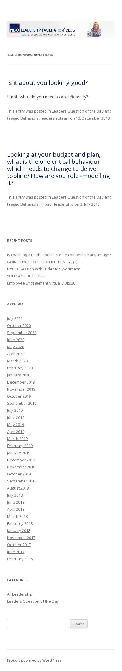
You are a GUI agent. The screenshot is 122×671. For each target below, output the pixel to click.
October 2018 (19, 474)
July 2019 (15, 410)
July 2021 (15, 318)
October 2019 (19, 396)
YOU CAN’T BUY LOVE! (26, 276)
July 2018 (15, 495)
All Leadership (20, 594)
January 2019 (18, 452)
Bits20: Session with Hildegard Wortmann (44, 269)
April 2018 (15, 509)
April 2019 (15, 431)
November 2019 (21, 389)
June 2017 (15, 551)
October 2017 (19, 544)
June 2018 (15, 502)
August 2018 (18, 488)
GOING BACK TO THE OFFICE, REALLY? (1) (42, 262)
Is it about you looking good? (47, 83)
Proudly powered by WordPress (34, 660)
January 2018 (18, 530)
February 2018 (20, 523)
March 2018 (17, 516)
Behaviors (29, 118)
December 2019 (21, 382)
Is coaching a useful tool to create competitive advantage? (59, 254)
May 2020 (15, 346)
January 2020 (18, 375)
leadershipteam (55, 118)
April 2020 (15, 353)
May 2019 (15, 424)
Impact (46, 204)
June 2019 (15, 417)
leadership (64, 204)
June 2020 (15, 339)
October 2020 (19, 325)
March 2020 (17, 360)
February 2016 (20, 558)
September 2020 (21, 332)
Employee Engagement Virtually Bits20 (41, 283)
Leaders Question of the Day (78, 111)
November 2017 (21, 537)
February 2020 (20, 368)
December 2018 (21, 459)
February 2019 (20, 445)
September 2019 (21, 403)
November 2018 (21, 467)
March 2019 (17, 438)
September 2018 (21, 481)
